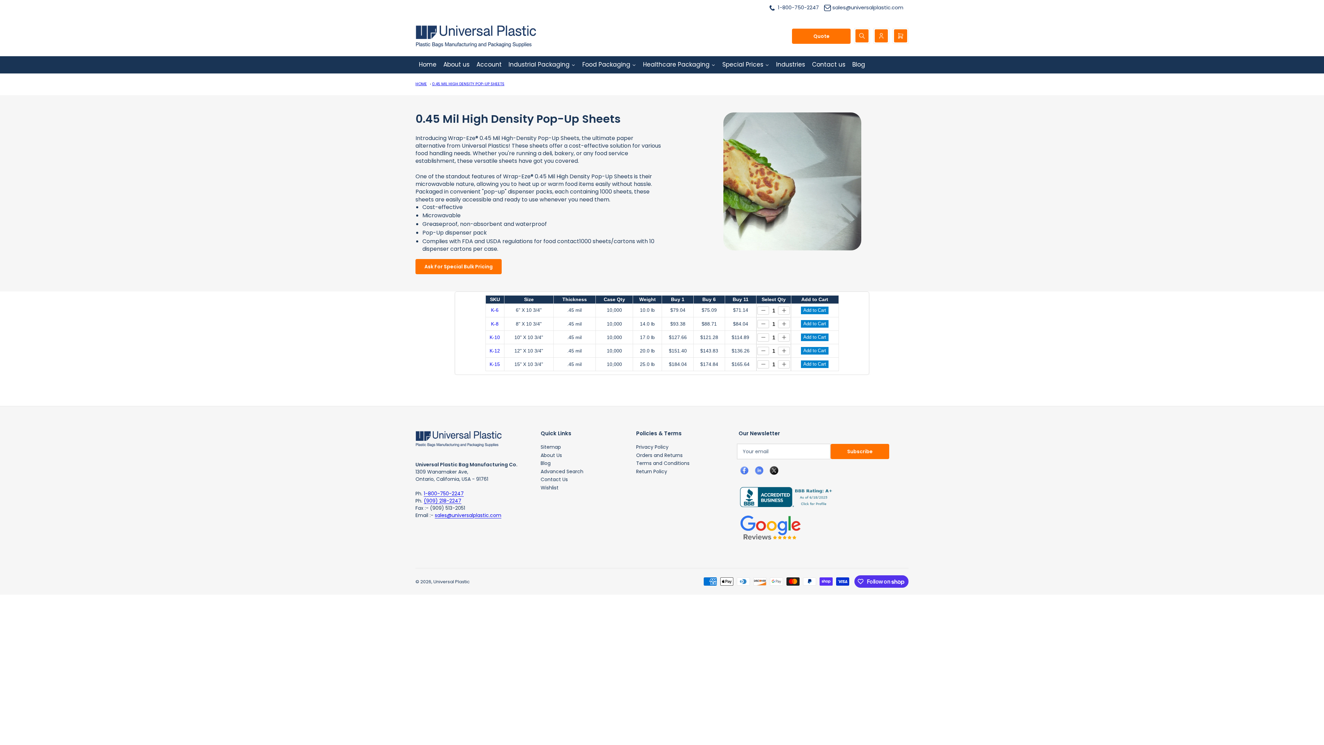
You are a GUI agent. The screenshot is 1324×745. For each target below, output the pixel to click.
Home (421, 84)
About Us (551, 455)
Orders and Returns (659, 455)
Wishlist (550, 487)
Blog (546, 463)
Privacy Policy (652, 447)
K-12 (495, 351)
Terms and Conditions (663, 463)
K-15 (495, 364)
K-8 (495, 324)
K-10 (495, 337)
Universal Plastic (451, 581)
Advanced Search (562, 471)
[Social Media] (783, 496)
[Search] (862, 36)
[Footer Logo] (458, 438)
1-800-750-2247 (444, 493)
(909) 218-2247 (442, 500)
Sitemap (551, 447)
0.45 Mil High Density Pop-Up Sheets (468, 84)
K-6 (495, 310)
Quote (821, 36)
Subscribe (860, 451)
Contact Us (554, 479)
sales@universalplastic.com (468, 515)
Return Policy (651, 471)
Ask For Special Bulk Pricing (458, 266)
